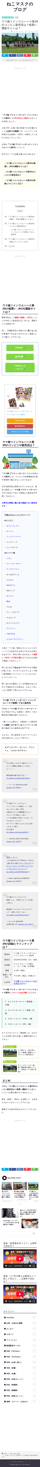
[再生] (6, 1266)
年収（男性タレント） (20, 1396)
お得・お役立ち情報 (8, 17)
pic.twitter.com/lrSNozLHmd (17, 915)
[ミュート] (30, 1266)
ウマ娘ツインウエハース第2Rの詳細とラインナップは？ (22, 240)
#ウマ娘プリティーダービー (21, 863)
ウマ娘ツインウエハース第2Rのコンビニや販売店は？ (22, 225)
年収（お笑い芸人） (20, 1362)
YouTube (20, 1318)
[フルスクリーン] (34, 1266)
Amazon (19, 347)
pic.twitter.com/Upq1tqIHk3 (16, 832)
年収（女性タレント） (20, 1379)
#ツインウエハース (13, 866)
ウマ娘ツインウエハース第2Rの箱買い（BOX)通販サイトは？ (22, 218)
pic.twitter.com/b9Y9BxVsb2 (17, 872)
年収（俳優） (20, 1368)
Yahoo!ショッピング (20, 367)
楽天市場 (19, 357)
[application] (20, 1258)
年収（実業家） (20, 1385)
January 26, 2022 (13, 787)
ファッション (20, 1340)
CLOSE (20, 211)
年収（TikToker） (20, 1351)
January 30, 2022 (25, 924)
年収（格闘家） (20, 1390)
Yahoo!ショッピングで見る (20, 431)
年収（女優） (20, 1373)
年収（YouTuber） (20, 1357)
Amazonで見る (20, 420)
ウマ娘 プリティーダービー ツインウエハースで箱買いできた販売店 (22, 232)
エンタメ (20, 1329)
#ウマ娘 (9, 829)
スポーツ (20, 1334)
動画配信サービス (20, 1346)
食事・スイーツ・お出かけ (20, 1401)
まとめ (12, 246)
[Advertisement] (20, 90)
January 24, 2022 (13, 881)
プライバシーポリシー (18, 1461)
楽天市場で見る (20, 426)
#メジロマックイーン (17, 869)
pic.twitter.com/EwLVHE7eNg (17, 778)
